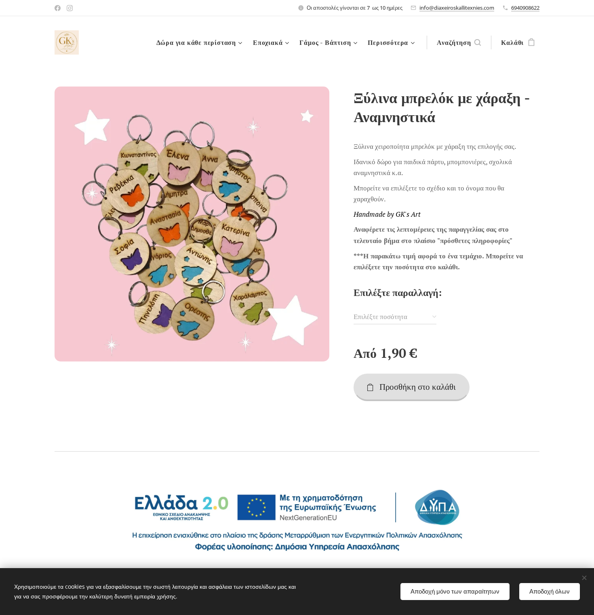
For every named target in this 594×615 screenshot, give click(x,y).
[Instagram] (70, 8)
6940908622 (525, 7)
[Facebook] (58, 8)
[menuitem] (200, 42)
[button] (459, 42)
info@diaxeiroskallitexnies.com (456, 7)
